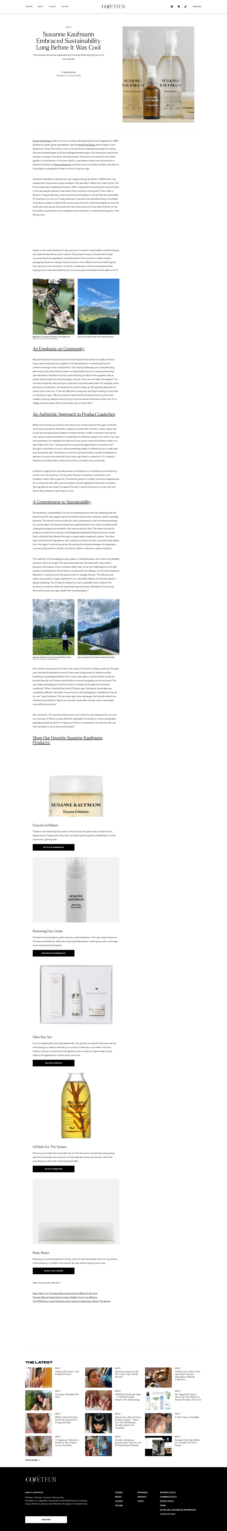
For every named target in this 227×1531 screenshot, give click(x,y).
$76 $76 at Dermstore (53, 1169)
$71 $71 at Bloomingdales (53, 847)
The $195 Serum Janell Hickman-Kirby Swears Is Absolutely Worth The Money (72, 1301)
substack (142, 1497)
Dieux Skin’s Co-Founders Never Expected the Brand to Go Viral (65, 1293)
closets (52, 6)
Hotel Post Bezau (86, 144)
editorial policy (168, 1492)
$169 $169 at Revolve (53, 1063)
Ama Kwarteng (70, 72)
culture (64, 6)
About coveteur (34, 1492)
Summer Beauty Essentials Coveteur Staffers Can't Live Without (65, 1297)
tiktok (140, 1501)
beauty (41, 6)
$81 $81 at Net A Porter (53, 1271)
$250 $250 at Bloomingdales (53, 953)
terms (163, 1505)
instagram (143, 1492)
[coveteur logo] (113, 6)
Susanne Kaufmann (42, 140)
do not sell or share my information (178, 1510)
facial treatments (62, 164)
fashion (29, 6)
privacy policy (167, 1501)
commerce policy (168, 1497)
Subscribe (197, 6)
